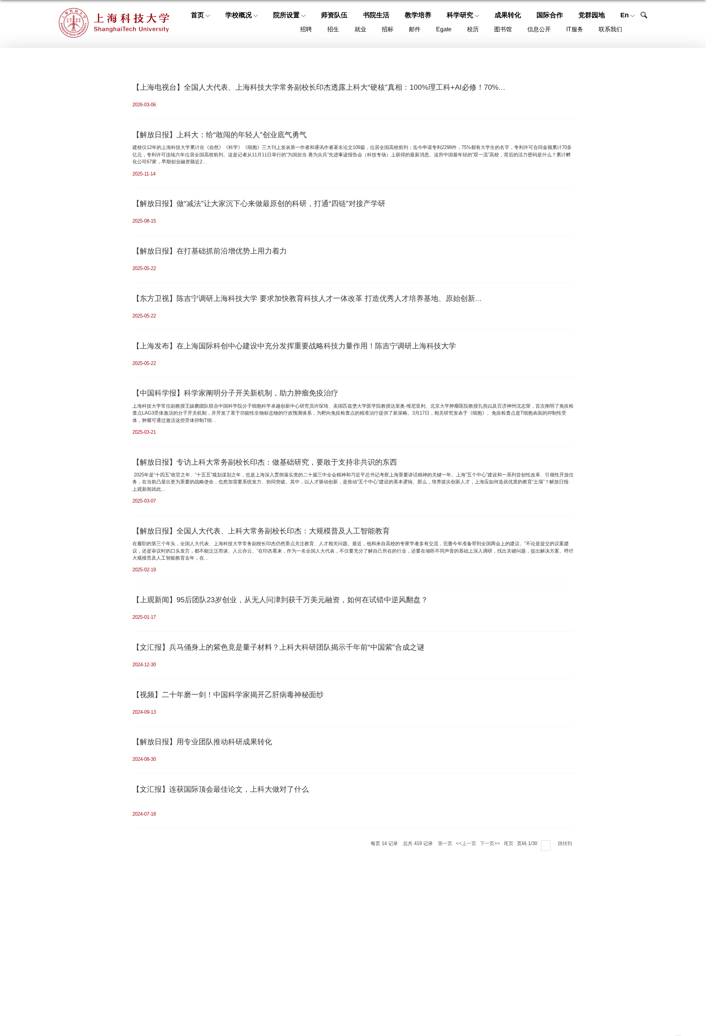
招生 (333, 29)
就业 (360, 29)
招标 (387, 29)
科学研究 (460, 15)
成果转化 (508, 15)
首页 (197, 15)
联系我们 (610, 29)
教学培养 (418, 15)
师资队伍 (334, 15)
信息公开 (539, 29)
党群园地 (591, 15)
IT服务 (574, 29)
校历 (473, 29)
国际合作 (549, 15)
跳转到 (566, 843)
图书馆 (503, 29)
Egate (444, 29)
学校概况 (238, 15)
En (624, 15)
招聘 (306, 29)
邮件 (415, 29)
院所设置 (286, 15)
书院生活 (376, 15)
